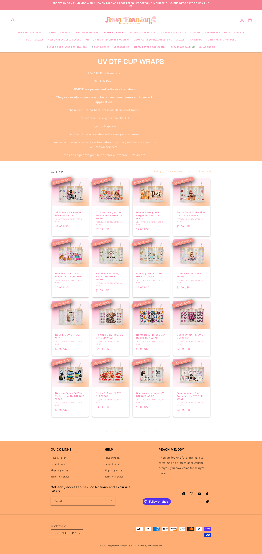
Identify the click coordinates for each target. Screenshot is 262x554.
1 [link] (107, 430)
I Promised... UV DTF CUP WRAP (191, 275)
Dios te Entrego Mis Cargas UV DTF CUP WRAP (147, 215)
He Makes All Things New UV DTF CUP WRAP (151, 336)
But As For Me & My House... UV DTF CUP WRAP (107, 276)
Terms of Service (60, 476)
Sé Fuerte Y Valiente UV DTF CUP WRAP (68, 214)
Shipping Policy (59, 470)
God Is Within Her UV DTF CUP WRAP (191, 336)
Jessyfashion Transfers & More (121, 546)
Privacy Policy (58, 457)
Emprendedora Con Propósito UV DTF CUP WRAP (190, 396)
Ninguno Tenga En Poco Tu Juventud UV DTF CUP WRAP (69, 396)
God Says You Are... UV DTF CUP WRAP (149, 275)
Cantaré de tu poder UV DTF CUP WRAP (150, 395)
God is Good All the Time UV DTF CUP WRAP (191, 214)
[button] (13, 20)
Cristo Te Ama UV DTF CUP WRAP (108, 395)
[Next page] (155, 431)
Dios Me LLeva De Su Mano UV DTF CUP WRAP (69, 275)
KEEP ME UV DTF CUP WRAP (68, 336)
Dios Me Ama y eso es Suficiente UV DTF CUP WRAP (109, 215)
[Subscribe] (111, 501)
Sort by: (157, 171)
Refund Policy (59, 464)
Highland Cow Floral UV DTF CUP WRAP (109, 336)
